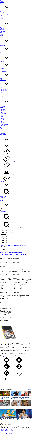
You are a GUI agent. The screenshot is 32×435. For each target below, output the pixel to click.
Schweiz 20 (1, 35)
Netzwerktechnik (2, 129)
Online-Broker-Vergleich (3, 71)
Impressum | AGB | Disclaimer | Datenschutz (6, 433)
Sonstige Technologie (3, 133)
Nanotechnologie (2, 128)
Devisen (14, 180)
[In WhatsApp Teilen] (6, 375)
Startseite (1, 0)
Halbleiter (1, 116)
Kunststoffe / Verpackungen (4, 124)
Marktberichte (2, 15)
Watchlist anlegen (2, 200)
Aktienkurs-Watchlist (3, 197)
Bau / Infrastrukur (2, 106)
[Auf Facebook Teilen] (6, 362)
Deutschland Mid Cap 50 (3, 90)
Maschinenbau (2, 126)
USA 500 (1, 32)
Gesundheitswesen (2, 114)
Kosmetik (1, 123)
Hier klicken (2, 356)
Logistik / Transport (3, 125)
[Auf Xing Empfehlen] (6, 369)
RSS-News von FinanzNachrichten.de (5, 434)
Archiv (1, 54)
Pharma (1, 131)
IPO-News (1, 18)
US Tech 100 (2, 93)
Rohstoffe (14, 174)
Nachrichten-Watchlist (3, 196)
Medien (1, 52)
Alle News (1, 3)
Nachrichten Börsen (3, 430)
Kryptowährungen (2, 181)
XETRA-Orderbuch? (3, 80)
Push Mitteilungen (3, 246)
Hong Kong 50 (2, 37)
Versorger (1, 135)
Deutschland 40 (2, 28)
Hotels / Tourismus (2, 119)
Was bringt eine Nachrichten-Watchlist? (5, 199)
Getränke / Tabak (2, 115)
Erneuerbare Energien (3, 111)
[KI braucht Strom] (8, 341)
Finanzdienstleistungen (3, 113)
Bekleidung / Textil (2, 107)
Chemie (1, 108)
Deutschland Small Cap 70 (3, 29)
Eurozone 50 (2, 33)
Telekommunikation (3, 134)
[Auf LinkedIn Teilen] (19, 369)
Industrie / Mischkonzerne (3, 120)
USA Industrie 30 (2, 31)
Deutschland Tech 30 (3, 30)
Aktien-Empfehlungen (8, 430)
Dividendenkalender (3, 70)
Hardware (1, 117)
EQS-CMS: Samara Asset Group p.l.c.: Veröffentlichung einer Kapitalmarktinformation (14, 253)
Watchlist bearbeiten (3, 198)
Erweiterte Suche (2, 61)
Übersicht (1, 79)
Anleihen (14, 161)
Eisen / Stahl (2, 110)
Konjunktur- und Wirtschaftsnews (4, 14)
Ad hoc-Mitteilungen (3, 12)
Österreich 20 (2, 96)
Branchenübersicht (2, 45)
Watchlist (14, 194)
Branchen (1, 44)
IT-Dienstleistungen (3, 122)
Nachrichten (2, 1)
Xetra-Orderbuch (6, 429)
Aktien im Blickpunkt (3, 11)
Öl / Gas (1, 130)
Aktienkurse (2, 68)
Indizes (1, 87)
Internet (1, 121)
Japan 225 (1, 36)
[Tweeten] (19, 362)
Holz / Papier (2, 118)
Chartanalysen (2, 17)
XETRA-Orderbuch (3, 78)
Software (1, 132)
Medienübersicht (2, 53)
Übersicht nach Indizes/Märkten (4, 27)
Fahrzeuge (1, 112)
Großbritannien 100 (3, 34)
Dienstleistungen (2, 109)
